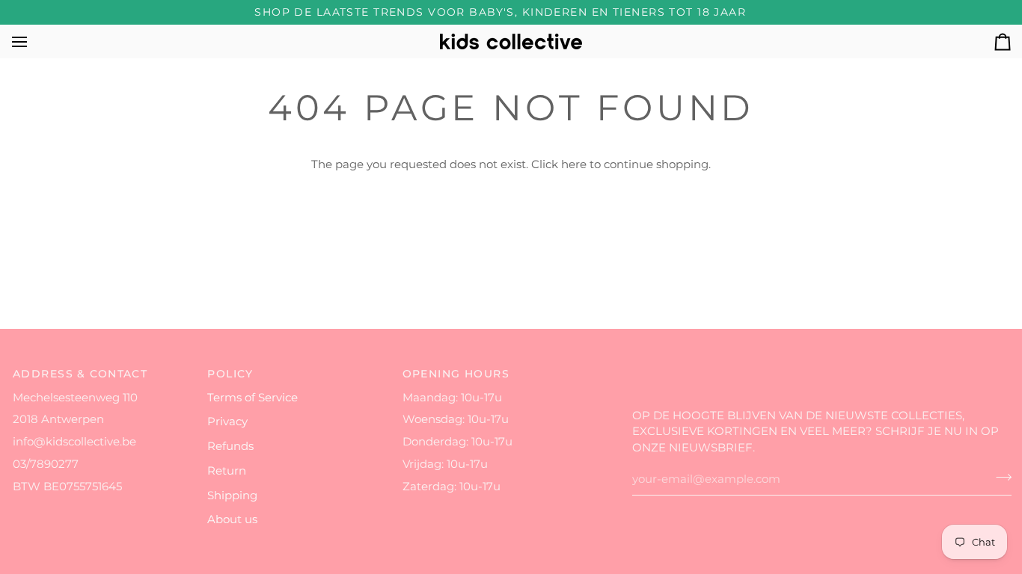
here (574, 164)
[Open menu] (32, 41)
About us (232, 519)
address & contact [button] (80, 373)
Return (226, 471)
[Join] (999, 478)
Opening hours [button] (456, 373)
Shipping (232, 495)
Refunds (230, 446)
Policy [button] (230, 373)
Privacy (227, 421)
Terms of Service (252, 397)
